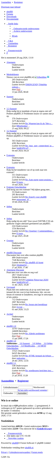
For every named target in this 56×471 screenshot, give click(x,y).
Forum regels (37, 452)
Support (10, 96)
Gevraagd (11, 287)
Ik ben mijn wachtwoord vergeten (32, 390)
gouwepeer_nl (22, 199)
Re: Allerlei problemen (35, 333)
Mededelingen (13, 74)
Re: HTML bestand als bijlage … (39, 356)
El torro (19, 182)
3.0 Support (25, 343)
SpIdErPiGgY (22, 148)
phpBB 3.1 (11, 363)
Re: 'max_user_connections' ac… (39, 146)
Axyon (19, 307)
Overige (10, 240)
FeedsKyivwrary (44, 429)
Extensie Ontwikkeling (16, 187)
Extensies (11, 155)
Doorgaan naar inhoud (10, 7)
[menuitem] (25, 28)
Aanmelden (6, 2)
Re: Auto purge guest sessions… (39, 180)
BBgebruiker (22, 126)
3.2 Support (12, 131)
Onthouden (8, 393)
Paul (18, 89)
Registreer (18, 2)
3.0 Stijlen (36, 343)
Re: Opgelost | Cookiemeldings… (39, 231)
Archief (10, 314)
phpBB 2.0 (11, 326)
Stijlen (9, 206)
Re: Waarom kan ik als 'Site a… (39, 123)
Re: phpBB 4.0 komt (34, 262)
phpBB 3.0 (11, 341)
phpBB (10, 11)
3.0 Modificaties (28, 346)
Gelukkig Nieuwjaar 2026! (36, 280)
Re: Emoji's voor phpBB (35, 197)
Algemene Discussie (15, 270)
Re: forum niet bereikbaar (36, 304)
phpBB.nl (29, 447)
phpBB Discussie (14, 252)
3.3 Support (12, 109)
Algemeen (11, 62)
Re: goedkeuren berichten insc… (39, 370)
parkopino (20, 358)
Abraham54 (21, 265)
